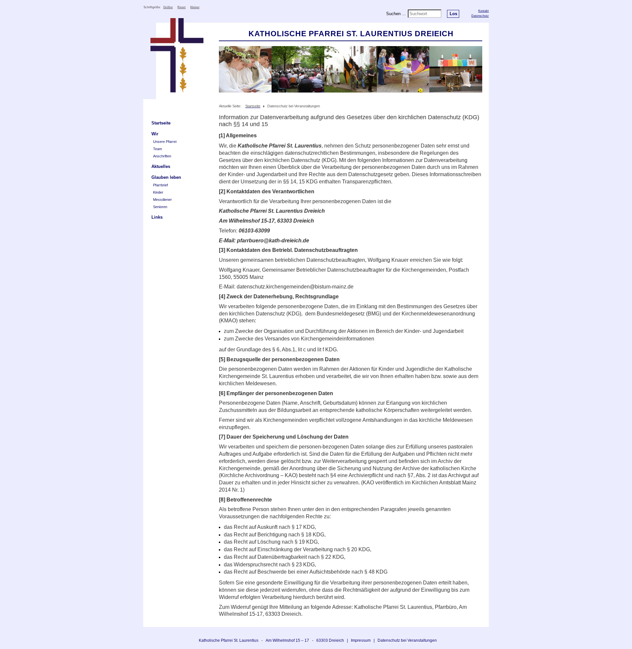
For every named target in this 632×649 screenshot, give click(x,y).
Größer (168, 7)
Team (157, 149)
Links (157, 217)
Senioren (160, 207)
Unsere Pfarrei (164, 142)
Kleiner (194, 7)
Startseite (161, 123)
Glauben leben (166, 177)
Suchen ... (396, 13)
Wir (154, 133)
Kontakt (483, 11)
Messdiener (162, 200)
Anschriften (162, 156)
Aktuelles (160, 166)
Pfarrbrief (160, 185)
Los (453, 13)
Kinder (158, 192)
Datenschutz (480, 15)
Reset (181, 7)
